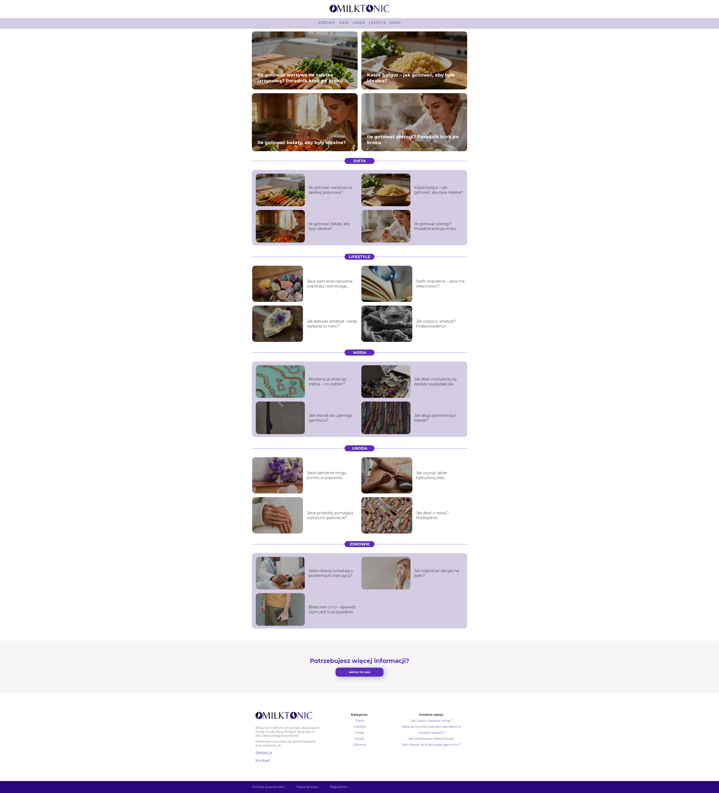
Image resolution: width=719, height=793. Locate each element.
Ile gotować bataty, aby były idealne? (301, 142)
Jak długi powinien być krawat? (435, 418)
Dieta (344, 23)
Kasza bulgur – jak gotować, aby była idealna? (411, 77)
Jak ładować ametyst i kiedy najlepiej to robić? (332, 323)
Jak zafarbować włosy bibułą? (431, 738)
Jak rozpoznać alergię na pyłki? (436, 573)
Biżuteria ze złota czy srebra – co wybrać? (328, 381)
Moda (395, 23)
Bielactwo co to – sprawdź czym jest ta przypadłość (332, 609)
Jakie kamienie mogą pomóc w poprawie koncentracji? (326, 475)
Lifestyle (377, 23)
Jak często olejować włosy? (431, 720)
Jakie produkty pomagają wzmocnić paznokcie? (330, 515)
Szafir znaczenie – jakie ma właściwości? (440, 283)
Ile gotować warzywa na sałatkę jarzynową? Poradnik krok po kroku (300, 77)
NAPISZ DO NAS (359, 672)
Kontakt (262, 760)
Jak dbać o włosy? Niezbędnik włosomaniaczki (432, 515)
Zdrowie (326, 23)
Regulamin (339, 787)
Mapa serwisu (307, 787)
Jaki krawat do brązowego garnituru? (431, 744)
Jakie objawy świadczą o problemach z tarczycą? (331, 573)
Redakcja (263, 753)
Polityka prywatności (268, 787)
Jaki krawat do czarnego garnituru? (330, 418)
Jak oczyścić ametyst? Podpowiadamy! (436, 323)
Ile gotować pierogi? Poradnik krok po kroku (413, 139)
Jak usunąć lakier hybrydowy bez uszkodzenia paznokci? (437, 475)
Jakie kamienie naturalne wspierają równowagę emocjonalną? (330, 284)
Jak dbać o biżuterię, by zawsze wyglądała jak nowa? (435, 381)
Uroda (358, 23)
